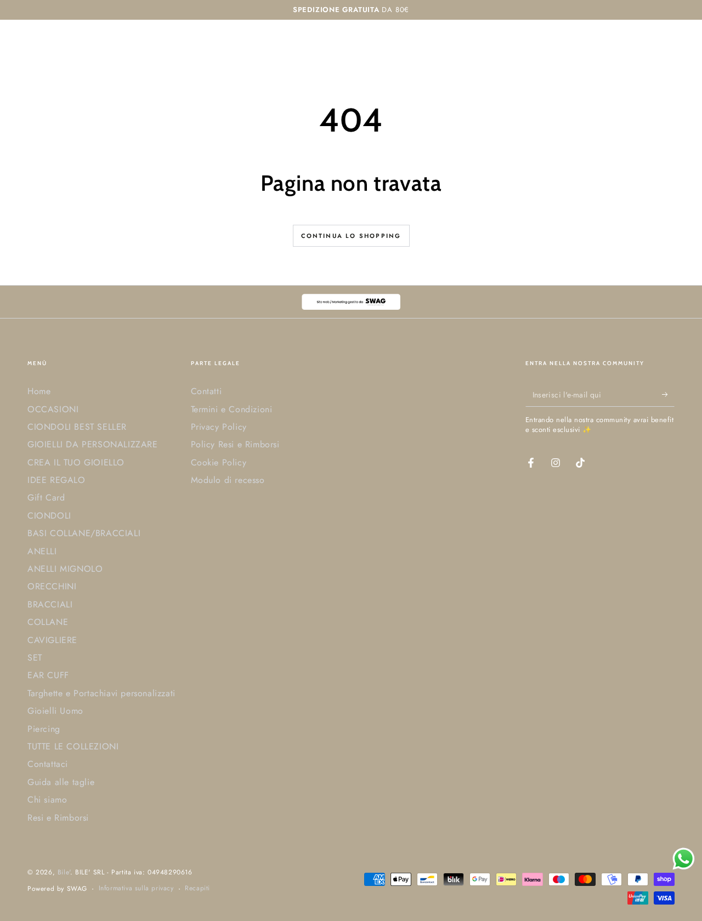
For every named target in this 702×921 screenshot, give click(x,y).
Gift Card (46, 497)
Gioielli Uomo (55, 710)
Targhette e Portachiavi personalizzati (101, 693)
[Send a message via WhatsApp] (684, 859)
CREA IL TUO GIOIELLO (75, 462)
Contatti (206, 391)
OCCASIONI (52, 409)
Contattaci (47, 764)
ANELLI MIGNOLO (65, 568)
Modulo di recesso (228, 480)
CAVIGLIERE (52, 640)
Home (38, 391)
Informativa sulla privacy (136, 888)
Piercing (43, 729)
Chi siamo (47, 799)
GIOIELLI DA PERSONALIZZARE (92, 444)
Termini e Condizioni (232, 409)
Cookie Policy (219, 462)
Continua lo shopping (351, 235)
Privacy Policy (219, 426)
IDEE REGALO (56, 480)
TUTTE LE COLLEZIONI (72, 746)
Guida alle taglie (60, 782)
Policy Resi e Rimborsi (235, 444)
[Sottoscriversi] (668, 394)
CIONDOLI (49, 515)
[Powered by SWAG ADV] (351, 301)
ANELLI (42, 551)
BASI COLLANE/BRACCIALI (83, 533)
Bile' (64, 872)
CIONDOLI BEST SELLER (77, 426)
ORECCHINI (51, 586)
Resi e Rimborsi (58, 817)
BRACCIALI (49, 604)
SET (34, 657)
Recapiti (197, 888)
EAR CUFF (48, 675)
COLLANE (47, 622)
